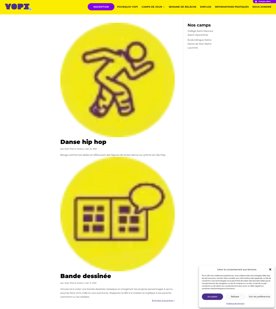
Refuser (235, 296)
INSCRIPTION (101, 6)
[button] (270, 269)
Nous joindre (261, 7)
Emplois (205, 7)
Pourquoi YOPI (127, 7)
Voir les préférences (259, 296)
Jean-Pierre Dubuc (74, 149)
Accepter (212, 296)
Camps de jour (152, 7)
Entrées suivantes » (163, 300)
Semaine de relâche (182, 7)
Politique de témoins (235, 303)
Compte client (265, 1)
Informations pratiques (232, 7)
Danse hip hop (83, 141)
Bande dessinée (85, 275)
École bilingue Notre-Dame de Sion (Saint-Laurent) (200, 44)
